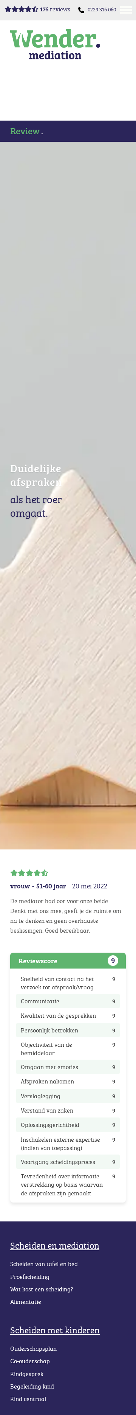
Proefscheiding (29, 1276)
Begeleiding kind (32, 1386)
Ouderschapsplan (33, 1348)
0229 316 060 (102, 9)
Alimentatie (25, 1301)
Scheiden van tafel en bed (44, 1264)
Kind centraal (28, 1399)
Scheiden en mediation (54, 1245)
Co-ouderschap (30, 1361)
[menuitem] (102, 10)
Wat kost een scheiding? (41, 1289)
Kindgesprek (26, 1374)
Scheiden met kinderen (55, 1330)
